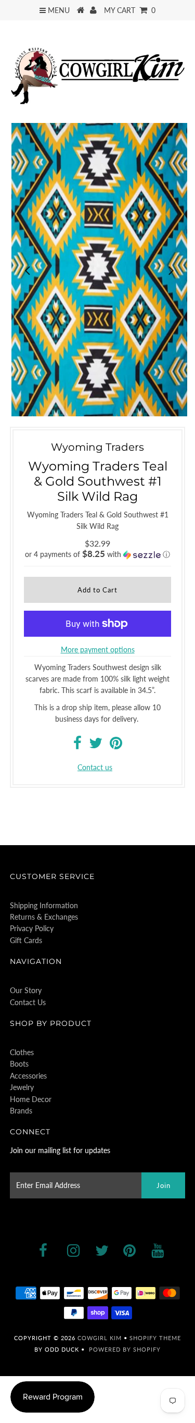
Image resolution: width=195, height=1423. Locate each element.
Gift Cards (26, 940)
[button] (98, 554)
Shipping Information (44, 905)
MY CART (129, 10)
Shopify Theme (155, 1337)
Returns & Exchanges (44, 916)
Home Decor (30, 1099)
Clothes (22, 1052)
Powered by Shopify (125, 1349)
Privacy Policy (32, 928)
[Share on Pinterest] (116, 745)
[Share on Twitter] (95, 745)
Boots (19, 1063)
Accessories (28, 1075)
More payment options (98, 649)
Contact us (94, 767)
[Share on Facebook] (77, 745)
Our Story (26, 990)
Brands (21, 1110)
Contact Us (28, 1002)
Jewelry (22, 1087)
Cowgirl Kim (99, 1337)
